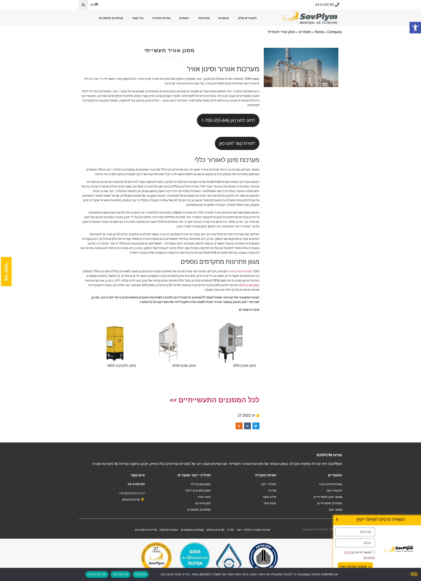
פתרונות (204, 18)
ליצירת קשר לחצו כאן (237, 143)
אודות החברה (161, 18)
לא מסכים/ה (120, 574)
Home (319, 32)
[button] (83, 5)
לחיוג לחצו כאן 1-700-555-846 (228, 120)
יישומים (184, 18)
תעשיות (223, 18)
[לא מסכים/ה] (414, 574)
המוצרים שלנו (247, 18)
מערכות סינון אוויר (240, 271)
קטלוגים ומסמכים (111, 18)
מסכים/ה (140, 574)
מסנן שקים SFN (249, 285)
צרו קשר (137, 18)
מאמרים (305, 32)
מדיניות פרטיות (96, 574)
